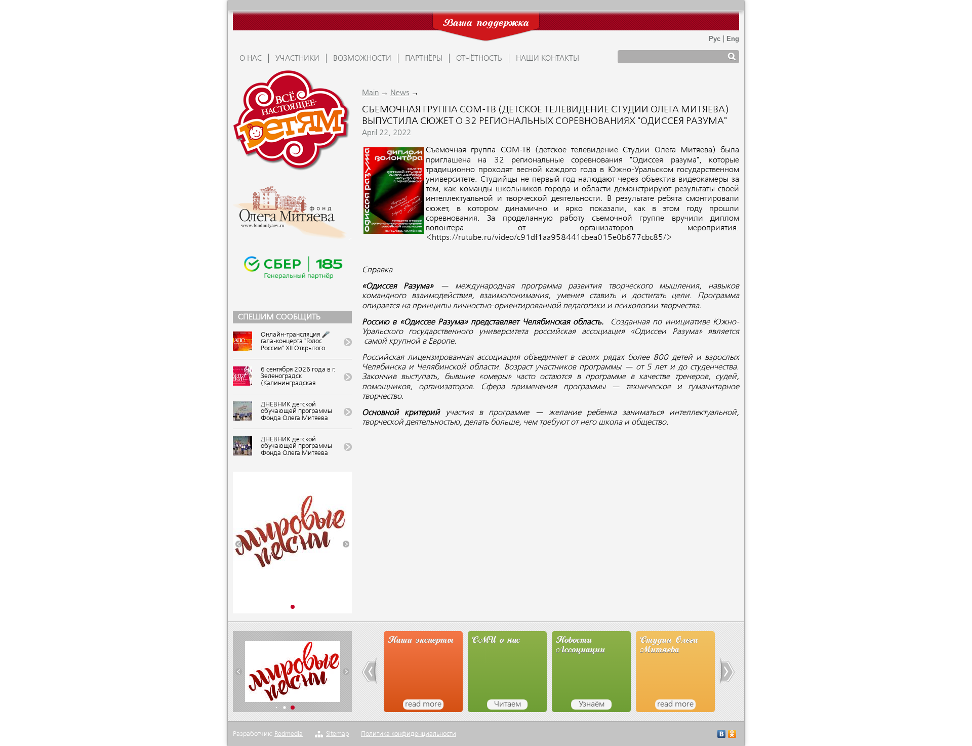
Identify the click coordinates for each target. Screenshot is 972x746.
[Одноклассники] (732, 735)
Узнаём (590, 704)
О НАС (250, 58)
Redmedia (288, 734)
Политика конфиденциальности (408, 734)
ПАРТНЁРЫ (423, 58)
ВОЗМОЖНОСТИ (362, 58)
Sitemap (337, 734)
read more (422, 704)
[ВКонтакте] (721, 735)
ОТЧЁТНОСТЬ (479, 58)
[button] (238, 544)
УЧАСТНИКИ (297, 58)
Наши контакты (547, 58)
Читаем (506, 704)
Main (370, 93)
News (399, 93)
